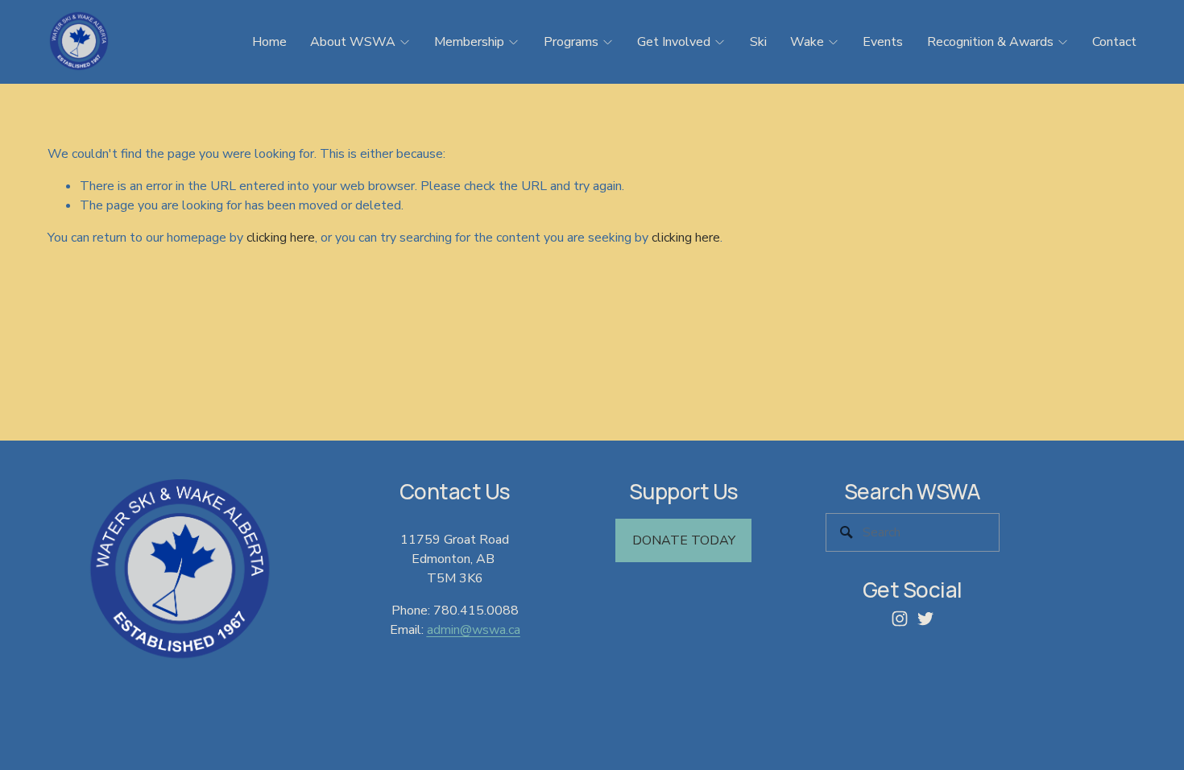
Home (269, 42)
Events (883, 42)
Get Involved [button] (673, 42)
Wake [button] (807, 42)
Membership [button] (469, 42)
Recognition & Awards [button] (990, 42)
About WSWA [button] (352, 42)
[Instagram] (900, 619)
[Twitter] (925, 619)
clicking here (280, 237)
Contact (1114, 42)
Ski (758, 42)
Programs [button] (571, 42)
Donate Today (683, 540)
